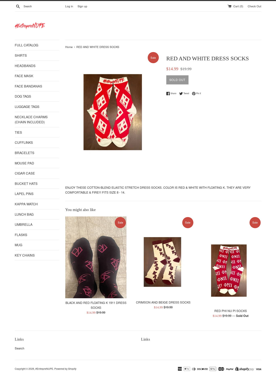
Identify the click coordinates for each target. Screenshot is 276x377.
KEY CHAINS (25, 255)
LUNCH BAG (24, 214)
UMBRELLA (24, 224)
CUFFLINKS (24, 142)
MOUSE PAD (24, 163)
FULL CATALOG (26, 45)
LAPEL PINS (24, 193)
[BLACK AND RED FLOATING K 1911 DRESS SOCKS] (95, 257)
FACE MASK (24, 75)
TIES (18, 132)
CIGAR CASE (25, 173)
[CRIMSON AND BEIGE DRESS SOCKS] (163, 257)
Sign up (82, 6)
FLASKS (21, 234)
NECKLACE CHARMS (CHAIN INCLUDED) (31, 120)
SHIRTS (21, 55)
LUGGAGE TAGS (27, 106)
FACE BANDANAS (28, 86)
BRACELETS (24, 152)
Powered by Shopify (65, 368)
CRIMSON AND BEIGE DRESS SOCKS (163, 302)
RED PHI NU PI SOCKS (230, 311)
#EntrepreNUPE (44, 368)
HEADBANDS (25, 65)
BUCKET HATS (26, 183)
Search (19, 348)
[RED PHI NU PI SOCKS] (230, 261)
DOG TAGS (23, 96)
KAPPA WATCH (26, 204)
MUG (18, 245)
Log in (69, 6)
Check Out (254, 6)
